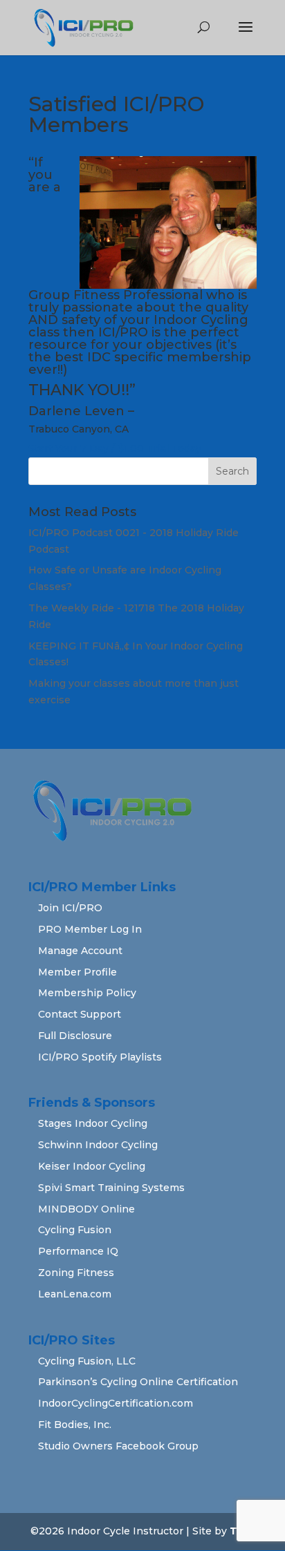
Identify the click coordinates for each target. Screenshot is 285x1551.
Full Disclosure (75, 1035)
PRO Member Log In (90, 929)
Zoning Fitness (76, 1272)
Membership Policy (87, 993)
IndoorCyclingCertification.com (115, 1403)
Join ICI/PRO (70, 908)
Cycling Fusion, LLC (87, 1361)
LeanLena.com (74, 1294)
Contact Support (79, 1014)
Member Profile (77, 972)
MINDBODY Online (86, 1209)
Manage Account (80, 950)
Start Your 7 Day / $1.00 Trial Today (114, 448)
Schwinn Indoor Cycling (98, 1145)
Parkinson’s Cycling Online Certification (138, 1382)
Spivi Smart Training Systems (111, 1187)
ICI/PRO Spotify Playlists (100, 1057)
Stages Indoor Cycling (92, 1123)
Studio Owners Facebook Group (118, 1446)
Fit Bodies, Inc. (74, 1424)
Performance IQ (78, 1251)
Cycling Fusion (74, 1230)
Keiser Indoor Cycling (91, 1166)
